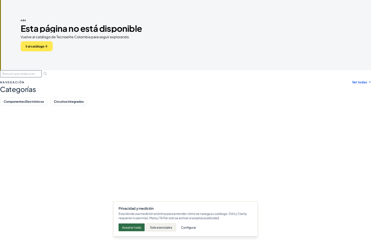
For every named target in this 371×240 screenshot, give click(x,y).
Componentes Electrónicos (24, 101)
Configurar (188, 227)
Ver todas (359, 82)
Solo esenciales (161, 227)
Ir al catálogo (35, 46)
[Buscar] (45, 73)
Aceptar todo (131, 227)
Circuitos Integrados (69, 101)
